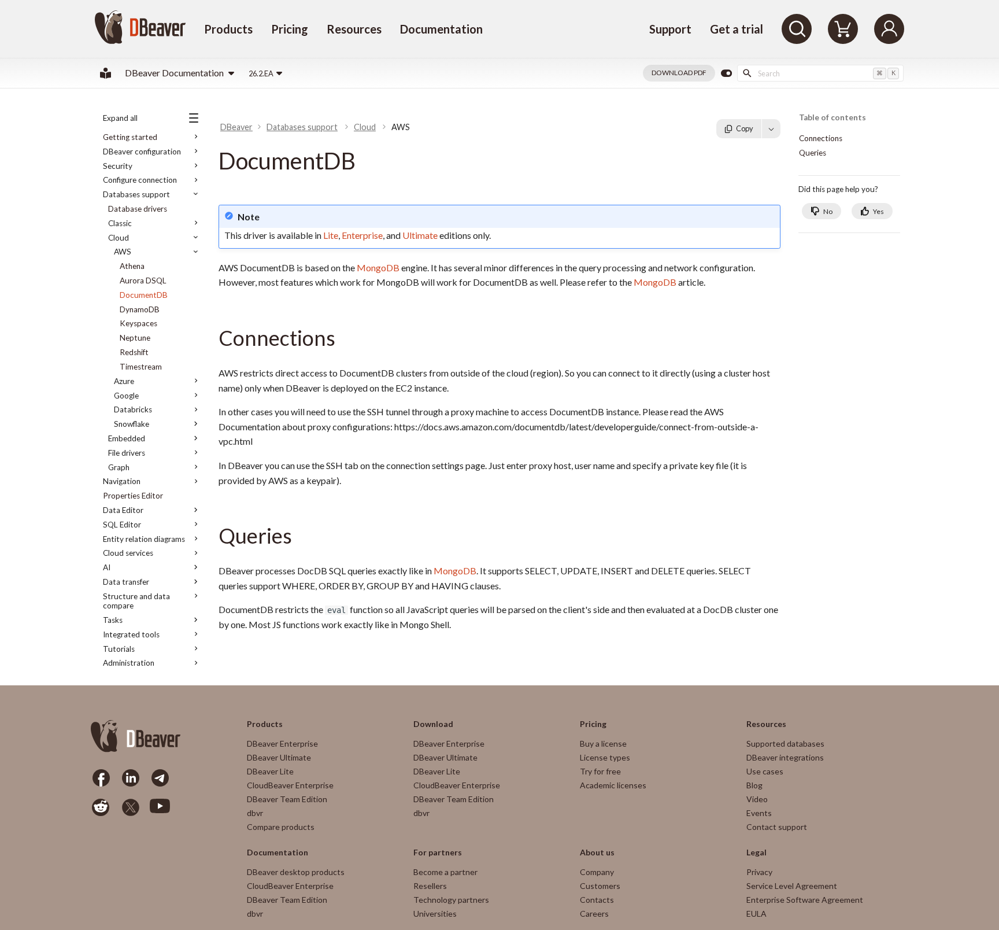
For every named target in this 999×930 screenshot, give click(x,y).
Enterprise (362, 235)
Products (228, 29)
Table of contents (832, 117)
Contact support (776, 827)
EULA (756, 913)
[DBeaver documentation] (105, 73)
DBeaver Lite (270, 771)
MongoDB (378, 267)
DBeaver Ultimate (279, 757)
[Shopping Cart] (843, 29)
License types (605, 757)
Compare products (280, 827)
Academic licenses (613, 785)
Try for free (600, 771)
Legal (756, 852)
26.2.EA (261, 73)
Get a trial (736, 29)
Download (433, 724)
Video (757, 799)
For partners (437, 852)
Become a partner (445, 872)
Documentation (441, 29)
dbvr (255, 813)
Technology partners (451, 900)
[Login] (889, 29)
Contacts (597, 900)
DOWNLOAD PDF (679, 72)
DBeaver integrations (785, 757)
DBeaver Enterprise (282, 743)
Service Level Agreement (791, 886)
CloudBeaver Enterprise (290, 785)
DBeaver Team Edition (287, 799)
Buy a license (603, 743)
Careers (594, 913)
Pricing (289, 29)
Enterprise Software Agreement (804, 900)
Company (597, 872)
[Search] (797, 29)
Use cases (764, 771)
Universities (435, 913)
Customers (600, 886)
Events (759, 813)
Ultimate (420, 235)
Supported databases (785, 743)
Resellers (430, 886)
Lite (330, 235)
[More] (771, 128)
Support (670, 29)
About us (597, 852)
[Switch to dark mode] (726, 73)
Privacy (759, 872)
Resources (354, 29)
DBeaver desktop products (296, 872)
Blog (754, 785)
